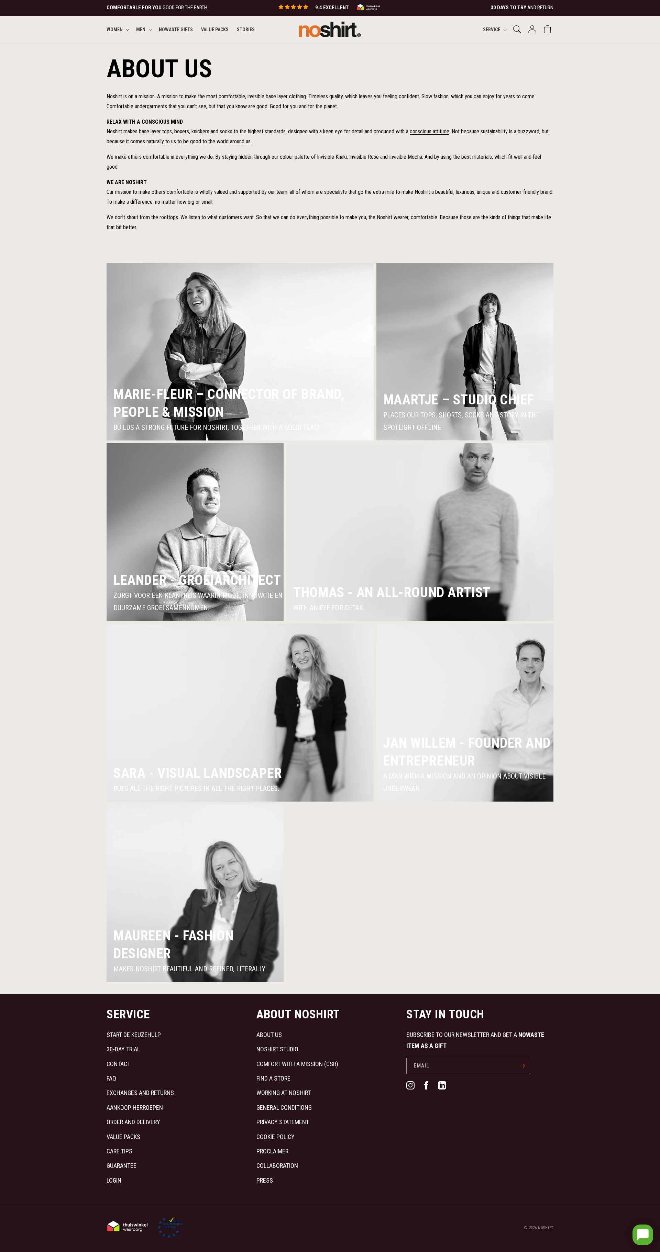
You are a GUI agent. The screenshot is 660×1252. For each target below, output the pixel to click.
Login (114, 1180)
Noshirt (545, 1228)
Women (115, 29)
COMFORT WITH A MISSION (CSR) (297, 1063)
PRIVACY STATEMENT (282, 1122)
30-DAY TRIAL (123, 1049)
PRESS (264, 1180)
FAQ (111, 1078)
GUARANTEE (121, 1165)
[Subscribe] (522, 1066)
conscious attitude (429, 131)
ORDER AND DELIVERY (133, 1122)
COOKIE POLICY (275, 1136)
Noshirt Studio (277, 1049)
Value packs (123, 1136)
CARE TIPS (119, 1151)
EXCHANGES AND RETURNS (140, 1092)
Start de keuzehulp (134, 1034)
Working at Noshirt (283, 1092)
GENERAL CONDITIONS (284, 1107)
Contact (118, 1063)
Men (140, 29)
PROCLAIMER (272, 1151)
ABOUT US (269, 1034)
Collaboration (277, 1165)
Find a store (273, 1078)
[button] (117, 29)
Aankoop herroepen (135, 1107)
